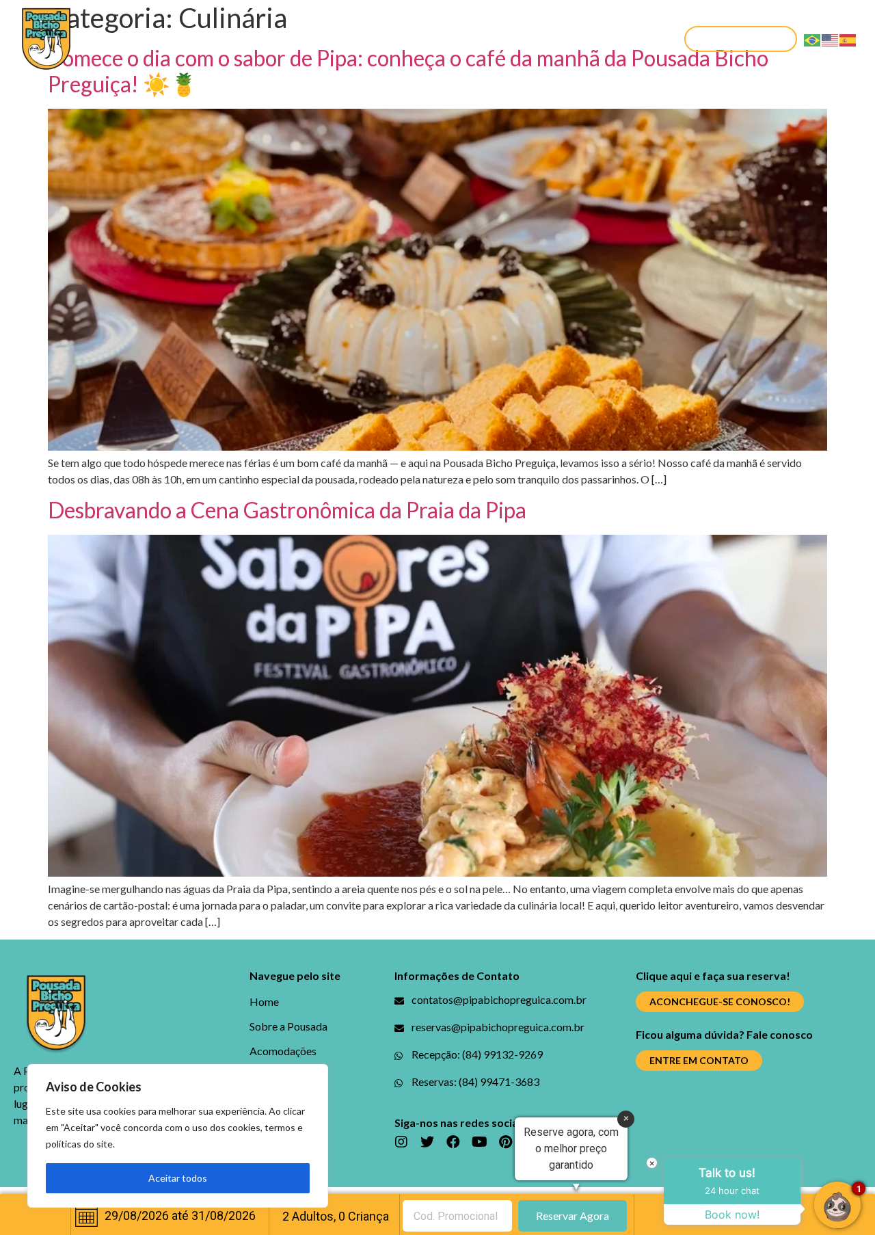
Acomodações (318, 38)
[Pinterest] (505, 1142)
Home (120, 38)
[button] (740, 39)
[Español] (848, 38)
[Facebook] (453, 1142)
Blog (395, 38)
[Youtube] (479, 1142)
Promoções (534, 38)
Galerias (454, 38)
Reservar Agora (572, 1215)
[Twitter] (427, 1142)
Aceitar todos (177, 1178)
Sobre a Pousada (206, 38)
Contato (616, 38)
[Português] (813, 38)
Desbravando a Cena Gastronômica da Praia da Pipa (287, 509)
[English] (830, 38)
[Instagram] (401, 1142)
